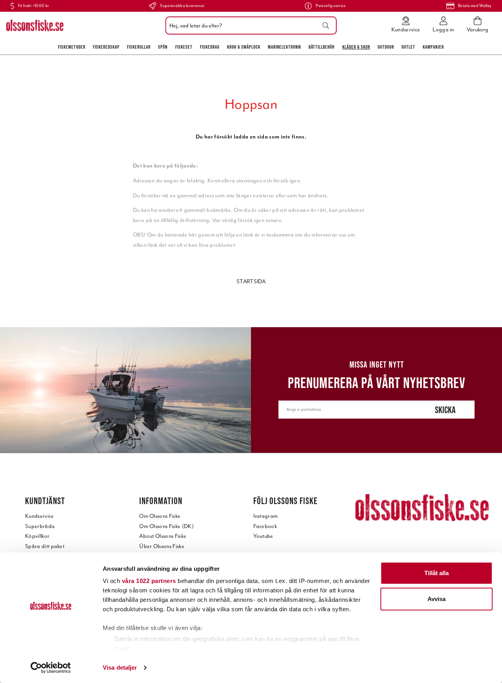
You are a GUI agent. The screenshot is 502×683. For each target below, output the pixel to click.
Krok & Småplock (243, 47)
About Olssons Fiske (162, 536)
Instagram (265, 516)
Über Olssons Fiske (161, 546)
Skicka (445, 409)
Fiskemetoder (71, 47)
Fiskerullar (139, 47)
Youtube (263, 536)
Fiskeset (184, 47)
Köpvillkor (37, 536)
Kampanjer (433, 47)
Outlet (408, 47)
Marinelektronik (284, 47)
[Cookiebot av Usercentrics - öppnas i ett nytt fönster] (50, 668)
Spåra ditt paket (44, 546)
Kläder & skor (356, 47)
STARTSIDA (251, 281)
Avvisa (436, 599)
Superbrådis (40, 526)
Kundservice (39, 516)
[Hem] (35, 25)
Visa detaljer (120, 667)
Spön (162, 47)
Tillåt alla (436, 573)
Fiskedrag (210, 47)
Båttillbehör (322, 47)
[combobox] (249, 25)
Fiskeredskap (106, 47)
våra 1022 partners (149, 580)
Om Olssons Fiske (159, 516)
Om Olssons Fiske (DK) (166, 526)
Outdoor (386, 47)
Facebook (265, 526)
